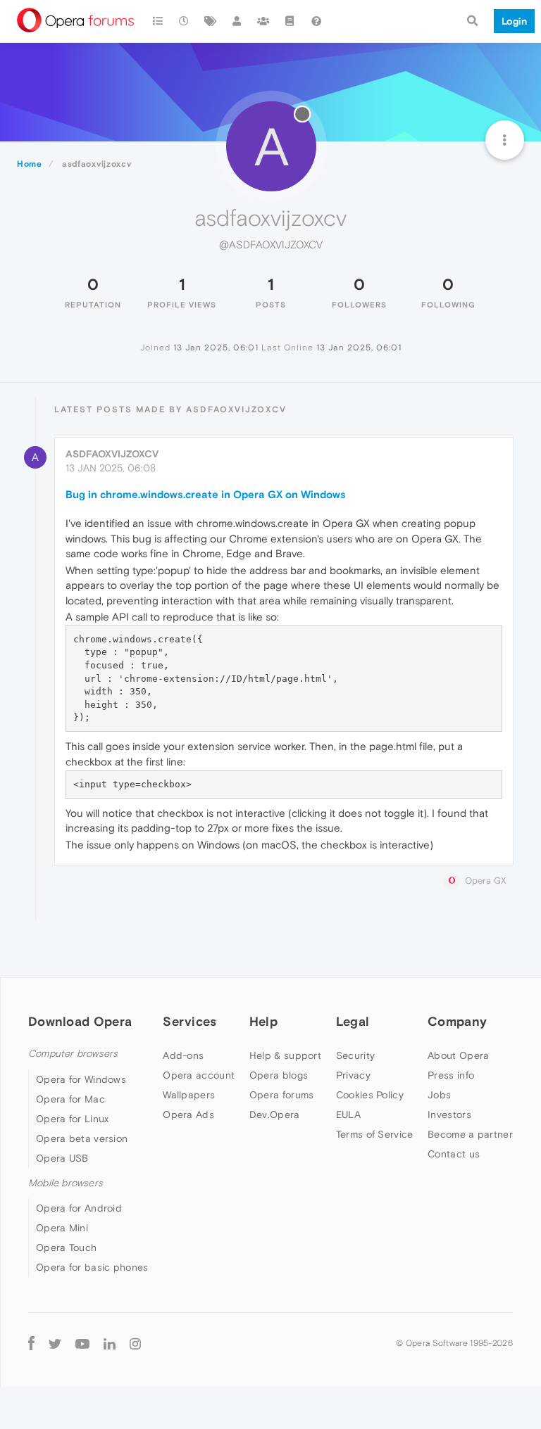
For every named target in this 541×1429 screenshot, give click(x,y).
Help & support (285, 1055)
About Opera (458, 1055)
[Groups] (263, 21)
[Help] (316, 21)
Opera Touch (66, 1247)
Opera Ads (188, 1114)
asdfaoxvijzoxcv (112, 453)
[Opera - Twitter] (55, 1343)
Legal (353, 1021)
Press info (451, 1075)
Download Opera (80, 1021)
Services (189, 1021)
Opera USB (62, 1158)
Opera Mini (62, 1227)
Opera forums (281, 1094)
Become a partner (470, 1134)
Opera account (199, 1075)
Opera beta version (82, 1138)
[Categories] (157, 21)
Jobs (439, 1094)
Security (355, 1055)
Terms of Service (374, 1134)
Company (457, 1021)
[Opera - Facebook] (31, 1343)
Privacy (353, 1075)
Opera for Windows (81, 1079)
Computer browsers (73, 1054)
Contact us (454, 1154)
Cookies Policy (370, 1094)
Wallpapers (189, 1094)
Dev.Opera (274, 1114)
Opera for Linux (72, 1118)
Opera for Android (79, 1208)
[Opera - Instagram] (135, 1343)
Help (263, 1021)
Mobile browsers (65, 1183)
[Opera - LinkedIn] (110, 1343)
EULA (348, 1114)
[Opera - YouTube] (82, 1343)
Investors (449, 1114)
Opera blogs (278, 1075)
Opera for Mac (70, 1099)
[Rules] (290, 21)
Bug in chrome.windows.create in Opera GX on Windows (206, 494)
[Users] (237, 21)
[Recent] (184, 21)
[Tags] (210, 21)
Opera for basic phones (92, 1267)
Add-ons (183, 1055)
